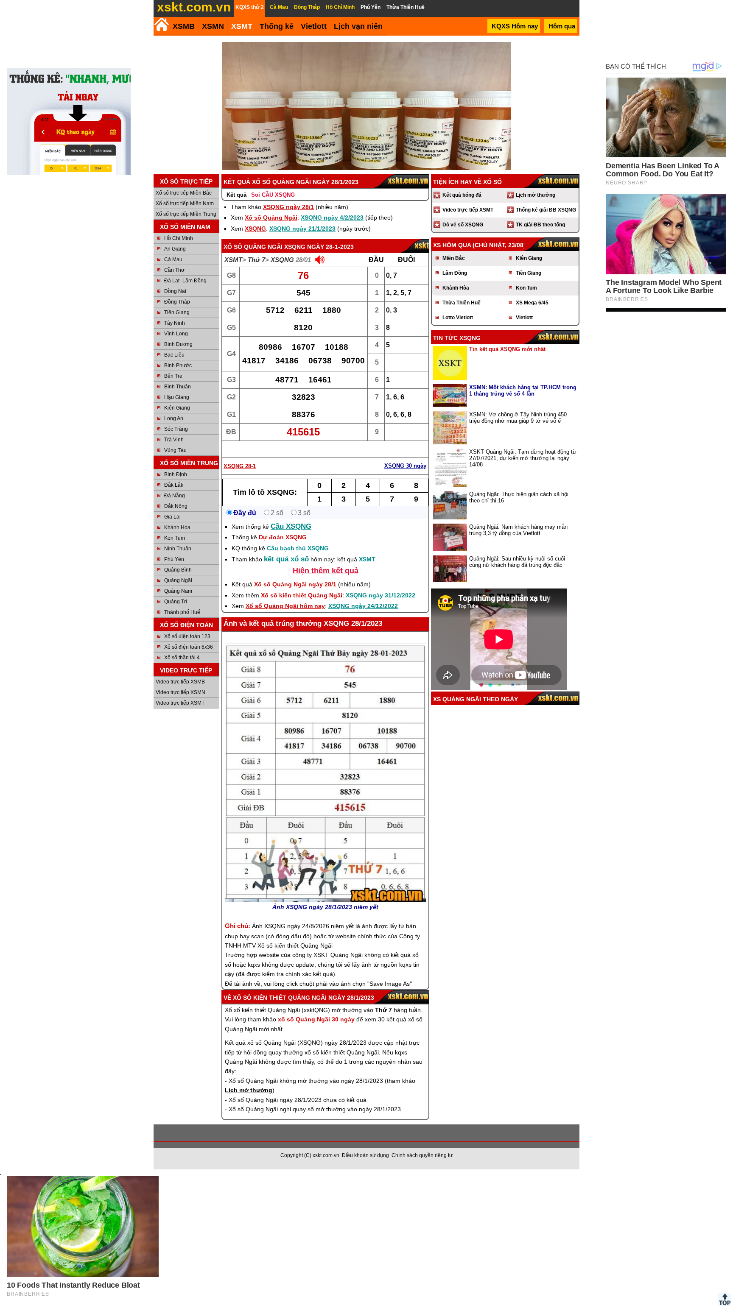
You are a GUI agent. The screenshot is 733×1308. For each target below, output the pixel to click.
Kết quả (236, 195)
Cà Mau (173, 259)
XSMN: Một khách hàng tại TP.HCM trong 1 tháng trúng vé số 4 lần (522, 390)
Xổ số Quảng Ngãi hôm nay (285, 605)
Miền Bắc (453, 258)
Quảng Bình (178, 570)
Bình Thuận (177, 387)
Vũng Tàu (175, 450)
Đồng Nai (175, 291)
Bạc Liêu (174, 355)
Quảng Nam (178, 591)
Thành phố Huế (182, 612)
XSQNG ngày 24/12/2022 (363, 605)
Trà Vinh (174, 440)
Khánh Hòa (177, 527)
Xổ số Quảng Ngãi (271, 217)
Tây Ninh (174, 323)
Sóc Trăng (176, 429)
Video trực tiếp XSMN (180, 692)
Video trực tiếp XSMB (180, 682)
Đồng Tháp (177, 302)
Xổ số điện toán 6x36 (188, 647)
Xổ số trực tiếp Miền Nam (185, 203)
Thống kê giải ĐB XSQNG (546, 210)
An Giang (175, 249)
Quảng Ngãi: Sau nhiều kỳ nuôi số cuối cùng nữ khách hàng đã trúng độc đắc (517, 561)
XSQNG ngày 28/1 (288, 207)
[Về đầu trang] (724, 1299)
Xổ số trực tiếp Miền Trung (186, 214)
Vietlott (524, 318)
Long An (173, 418)
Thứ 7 (256, 259)
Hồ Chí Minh (178, 238)
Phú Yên (174, 559)
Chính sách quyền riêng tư (422, 1155)
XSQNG (255, 228)
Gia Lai (172, 517)
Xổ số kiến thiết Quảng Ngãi (301, 595)
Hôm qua (561, 26)
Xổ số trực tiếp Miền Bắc (184, 193)
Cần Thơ (174, 270)
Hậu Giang (176, 397)
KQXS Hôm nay (515, 26)
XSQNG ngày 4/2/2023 (332, 217)
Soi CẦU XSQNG (273, 195)
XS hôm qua (452, 245)
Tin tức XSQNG (457, 338)
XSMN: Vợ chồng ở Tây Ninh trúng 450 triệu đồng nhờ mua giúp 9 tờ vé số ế (518, 417)
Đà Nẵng (174, 496)
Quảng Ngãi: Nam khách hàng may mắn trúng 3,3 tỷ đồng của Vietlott (518, 530)
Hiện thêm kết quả (325, 570)
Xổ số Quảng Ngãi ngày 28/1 (295, 584)
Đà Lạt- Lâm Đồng (185, 281)
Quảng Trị (175, 602)
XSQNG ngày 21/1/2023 (302, 228)
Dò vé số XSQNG (462, 225)
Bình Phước (178, 365)
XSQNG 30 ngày (405, 466)
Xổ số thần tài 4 (182, 658)
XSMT (241, 26)
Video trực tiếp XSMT (180, 703)
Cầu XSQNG (291, 526)
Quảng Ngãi (178, 580)
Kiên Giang (177, 408)
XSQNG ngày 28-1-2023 (319, 246)
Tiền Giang (177, 312)
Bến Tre (173, 376)
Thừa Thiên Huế (461, 303)
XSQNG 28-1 (240, 466)
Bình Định (175, 474)
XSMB (184, 26)
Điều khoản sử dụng (365, 1155)
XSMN (213, 26)
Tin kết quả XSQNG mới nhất (507, 349)
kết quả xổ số (286, 559)
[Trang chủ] (161, 24)
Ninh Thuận (177, 549)
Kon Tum (174, 538)
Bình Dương (178, 344)
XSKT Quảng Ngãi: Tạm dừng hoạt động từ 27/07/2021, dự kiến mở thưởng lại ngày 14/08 (522, 458)
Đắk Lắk (173, 485)
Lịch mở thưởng (535, 195)
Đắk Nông (175, 506)
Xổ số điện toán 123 (187, 636)
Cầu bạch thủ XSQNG (298, 548)
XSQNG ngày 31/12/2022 (380, 595)
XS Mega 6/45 (532, 303)
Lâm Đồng (454, 273)
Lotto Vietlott (457, 318)
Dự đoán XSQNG (283, 537)
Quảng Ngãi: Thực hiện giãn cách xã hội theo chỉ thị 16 (518, 497)
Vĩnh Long (176, 334)
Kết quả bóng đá (461, 195)
